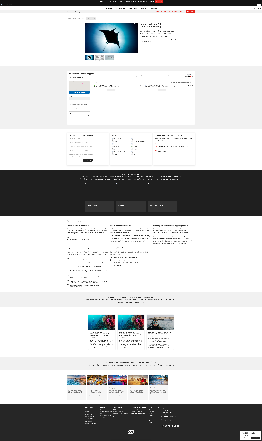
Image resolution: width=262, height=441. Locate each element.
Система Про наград (118, 416)
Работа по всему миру (169, 420)
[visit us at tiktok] (178, 426)
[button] (159, 1)
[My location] (86, 105)
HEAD (150, 422)
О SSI (114, 409)
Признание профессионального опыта (120, 414)
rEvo (150, 418)
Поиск (71, 96)
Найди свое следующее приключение (169, 417)
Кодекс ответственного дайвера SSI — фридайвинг (88, 266)
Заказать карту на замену (91, 423)
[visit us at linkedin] (175, 426)
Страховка (102, 418)
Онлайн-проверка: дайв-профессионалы (90, 420)
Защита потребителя (89, 416)
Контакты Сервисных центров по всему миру (92, 413)
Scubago (151, 409)
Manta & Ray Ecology (91, 18)
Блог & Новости (103, 413)
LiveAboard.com (152, 411)
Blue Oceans (103, 417)
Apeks (150, 417)
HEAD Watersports (154, 407)
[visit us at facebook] (163, 426)
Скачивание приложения (106, 411)
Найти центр (190, 11)
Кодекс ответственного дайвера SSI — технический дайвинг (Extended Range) (87, 271)
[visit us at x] (166, 426)
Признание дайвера (118, 411)
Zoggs (150, 420)
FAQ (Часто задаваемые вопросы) (90, 410)
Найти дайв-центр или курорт (169, 413)
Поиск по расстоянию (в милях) (77, 108)
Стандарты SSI (88, 160)
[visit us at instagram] (169, 426)
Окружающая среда (81, 18)
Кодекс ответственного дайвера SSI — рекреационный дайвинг (87, 262)
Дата (71, 113)
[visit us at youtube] (172, 426)
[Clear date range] (88, 116)
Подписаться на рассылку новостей (170, 409)
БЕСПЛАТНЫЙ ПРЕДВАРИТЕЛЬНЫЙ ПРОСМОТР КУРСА (168, 11)
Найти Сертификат (89, 418)
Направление (73, 102)
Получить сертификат (72, 18)
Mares (150, 413)
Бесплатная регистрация (106, 409)
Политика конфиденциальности (138, 409)
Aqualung (151, 415)
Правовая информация (136, 411)
